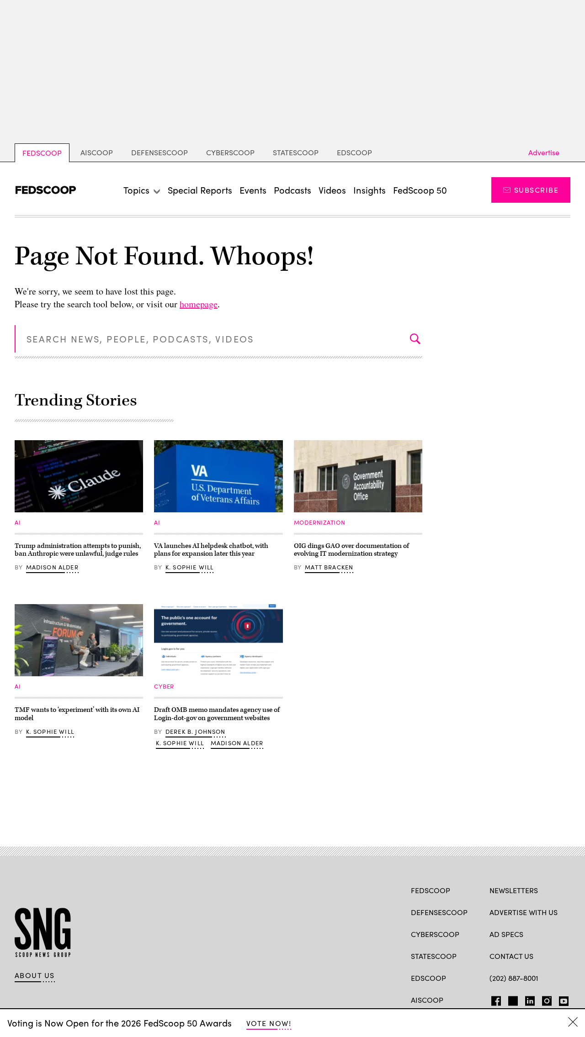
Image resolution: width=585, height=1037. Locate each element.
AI (18, 522)
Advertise (543, 152)
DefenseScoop (159, 152)
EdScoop (354, 152)
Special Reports (200, 190)
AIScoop (96, 152)
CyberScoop (230, 152)
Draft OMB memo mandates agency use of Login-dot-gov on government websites (217, 713)
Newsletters (513, 890)
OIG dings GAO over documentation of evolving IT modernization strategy (351, 550)
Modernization (320, 522)
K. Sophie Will (189, 567)
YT (561, 999)
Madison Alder (52, 567)
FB (493, 999)
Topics (136, 190)
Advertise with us (523, 912)
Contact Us (511, 956)
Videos (332, 190)
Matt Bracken (329, 567)
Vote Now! (268, 1023)
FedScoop (42, 153)
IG (544, 999)
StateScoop (296, 152)
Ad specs (506, 934)
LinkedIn (530, 999)
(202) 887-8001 (513, 978)
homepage (199, 304)
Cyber (164, 686)
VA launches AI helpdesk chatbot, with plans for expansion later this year (211, 550)
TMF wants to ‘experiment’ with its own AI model (77, 713)
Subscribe (536, 190)
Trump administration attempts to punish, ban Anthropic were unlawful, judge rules (78, 550)
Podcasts (292, 190)
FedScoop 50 (420, 190)
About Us (35, 975)
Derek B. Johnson (195, 731)
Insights (369, 190)
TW (511, 999)
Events (252, 190)
